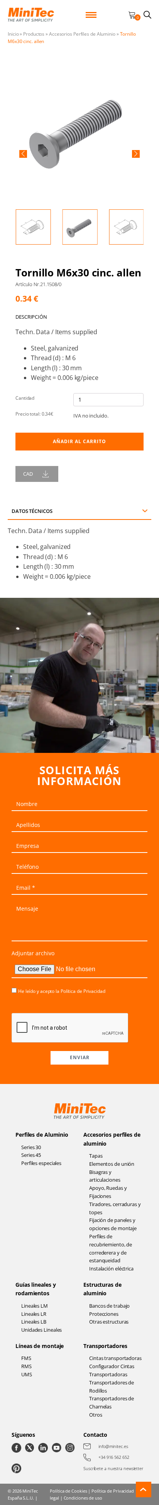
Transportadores (105, 1346)
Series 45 (31, 1154)
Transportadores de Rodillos (111, 1386)
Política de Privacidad (83, 991)
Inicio (13, 34)
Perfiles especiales (41, 1163)
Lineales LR (33, 1313)
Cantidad (24, 398)
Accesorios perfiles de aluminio (111, 1139)
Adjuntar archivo (33, 953)
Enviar (80, 1057)
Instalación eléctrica (111, 1268)
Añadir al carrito (79, 441)
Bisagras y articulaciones (104, 1176)
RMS (26, 1366)
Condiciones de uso (83, 1498)
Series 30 (31, 1147)
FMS (26, 1358)
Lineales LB (33, 1321)
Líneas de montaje (39, 1346)
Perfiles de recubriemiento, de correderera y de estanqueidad (110, 1248)
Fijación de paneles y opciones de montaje (113, 1224)
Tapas (96, 1155)
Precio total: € (34, 414)
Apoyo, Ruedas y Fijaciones (108, 1192)
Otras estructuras (109, 1321)
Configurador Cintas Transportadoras (111, 1370)
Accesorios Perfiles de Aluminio (82, 34)
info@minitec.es (113, 1446)
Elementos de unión (111, 1163)
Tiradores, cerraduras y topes (115, 1208)
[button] (23, 154)
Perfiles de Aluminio (41, 1134)
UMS (26, 1374)
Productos (33, 34)
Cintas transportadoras (115, 1358)
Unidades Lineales (41, 1329)
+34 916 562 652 (113, 1457)
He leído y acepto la (61, 991)
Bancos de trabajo (109, 1305)
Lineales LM (34, 1305)
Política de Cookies (68, 1491)
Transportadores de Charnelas (111, 1402)
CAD (28, 473)
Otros (95, 1414)
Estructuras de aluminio (102, 1289)
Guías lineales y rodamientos (35, 1289)
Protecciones (103, 1313)
